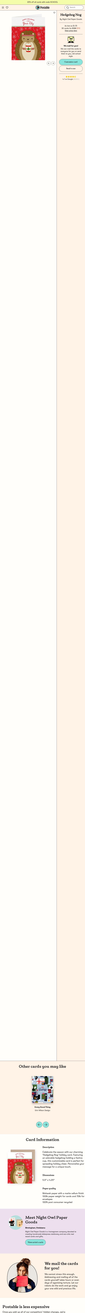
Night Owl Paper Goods (72, 19)
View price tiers (71, 31)
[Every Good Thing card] (42, 1089)
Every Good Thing (42, 1107)
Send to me (70, 68)
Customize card (70, 62)
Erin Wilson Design (42, 1110)
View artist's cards (35, 1242)
